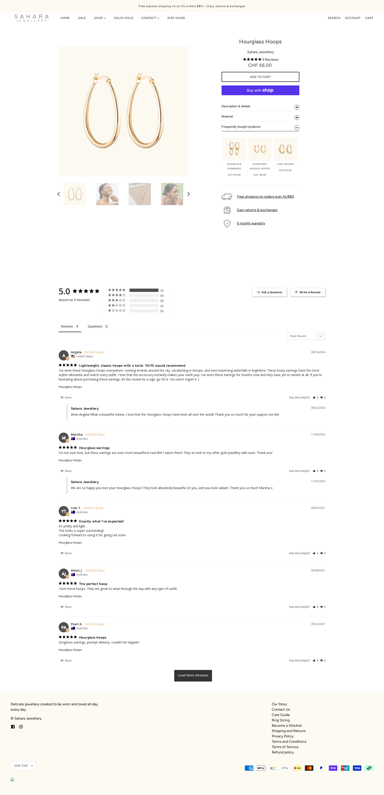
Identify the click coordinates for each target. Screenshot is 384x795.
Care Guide (281, 715)
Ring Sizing (281, 720)
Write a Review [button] (310, 292)
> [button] (193, 676)
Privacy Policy (283, 736)
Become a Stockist (287, 725)
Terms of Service (285, 747)
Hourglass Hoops (70, 387)
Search (334, 18)
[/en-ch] (32, 18)
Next (188, 194)
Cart (369, 18)
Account (353, 18)
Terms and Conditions (289, 741)
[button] (315, 397)
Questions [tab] (95, 326)
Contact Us (281, 709)
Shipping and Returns (289, 731)
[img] (13, 726)
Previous (58, 194)
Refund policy (283, 752)
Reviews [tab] (67, 326)
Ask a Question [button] (272, 292)
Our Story (279, 704)
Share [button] (68, 397)
